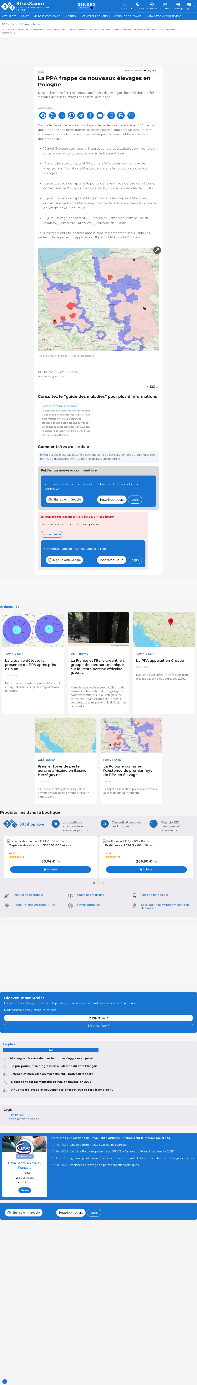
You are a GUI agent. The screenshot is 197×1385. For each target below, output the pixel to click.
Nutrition (71, 16)
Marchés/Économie (47, 16)
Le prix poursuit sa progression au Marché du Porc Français (54, 1066)
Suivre (24, 1190)
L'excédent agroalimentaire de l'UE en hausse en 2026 (51, 1082)
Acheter (52, 869)
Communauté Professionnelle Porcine (32, 8)
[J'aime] (131, 115)
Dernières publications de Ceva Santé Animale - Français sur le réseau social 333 (110, 1138)
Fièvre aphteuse (88, 905)
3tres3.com (30, 3)
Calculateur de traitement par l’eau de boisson (165, 906)
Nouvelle (18, 654)
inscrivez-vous (112, 499)
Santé (25, 16)
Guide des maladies (90, 895)
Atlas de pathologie (154, 895)
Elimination (16, 1115)
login (135, 499)
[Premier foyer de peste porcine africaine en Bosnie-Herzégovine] (66, 735)
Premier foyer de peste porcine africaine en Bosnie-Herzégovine (63, 770)
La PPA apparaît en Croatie (160, 660)
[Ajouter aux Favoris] (111, 115)
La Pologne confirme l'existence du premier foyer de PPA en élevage (128, 770)
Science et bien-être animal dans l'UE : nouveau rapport (52, 1074)
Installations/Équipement (163, 16)
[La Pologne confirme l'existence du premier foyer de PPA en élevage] (131, 735)
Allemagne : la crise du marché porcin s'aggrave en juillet (51, 1058)
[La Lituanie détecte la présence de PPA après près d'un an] (33, 629)
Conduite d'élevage (127, 16)
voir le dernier (52, 534)
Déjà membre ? (98, 1025)
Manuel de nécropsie (28, 895)
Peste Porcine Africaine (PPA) (34, 905)
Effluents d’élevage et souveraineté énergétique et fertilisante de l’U (62, 1089)
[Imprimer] (121, 115)
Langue (150, 70)
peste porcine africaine (24, 1119)
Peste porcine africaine (59, 406)
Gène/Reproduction (96, 16)
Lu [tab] (51, 1049)
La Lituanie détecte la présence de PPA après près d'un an (30, 664)
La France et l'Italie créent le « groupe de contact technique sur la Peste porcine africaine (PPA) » (98, 666)
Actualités (9, 16)
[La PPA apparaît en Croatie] (164, 629)
